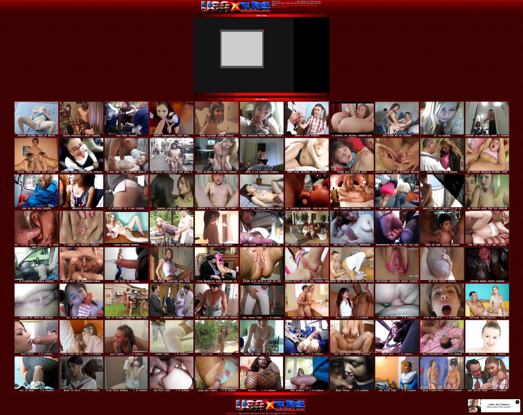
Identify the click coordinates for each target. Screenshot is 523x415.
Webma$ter (291, 413)
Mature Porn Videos (292, 5)
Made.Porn (303, 5)
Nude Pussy (284, 7)
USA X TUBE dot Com (288, 1)
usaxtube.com (232, 413)
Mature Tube (280, 5)
